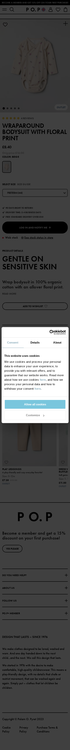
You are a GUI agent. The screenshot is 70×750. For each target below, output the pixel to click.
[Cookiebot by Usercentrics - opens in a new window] (50, 332)
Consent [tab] (12, 342)
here (43, 379)
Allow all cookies (35, 404)
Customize (33, 415)
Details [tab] (35, 342)
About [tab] (57, 342)
